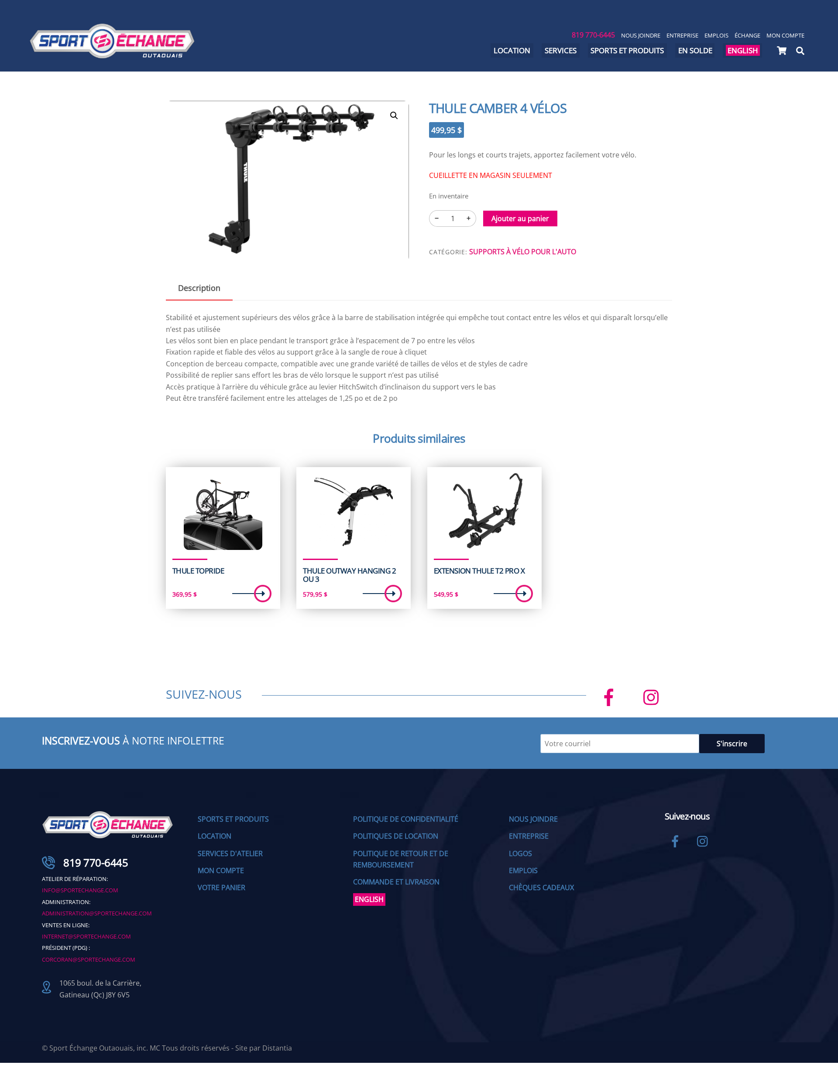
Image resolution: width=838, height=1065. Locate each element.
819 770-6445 (593, 35)
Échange (747, 35)
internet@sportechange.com (86, 936)
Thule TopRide (198, 571)
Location (512, 50)
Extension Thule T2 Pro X (479, 571)
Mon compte (785, 35)
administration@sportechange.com (97, 913)
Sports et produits (627, 50)
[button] (394, 115)
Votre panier (221, 887)
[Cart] (781, 50)
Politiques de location (395, 836)
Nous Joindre (640, 35)
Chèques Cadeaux (541, 887)
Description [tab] (199, 288)
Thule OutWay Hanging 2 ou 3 (349, 575)
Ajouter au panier (520, 218)
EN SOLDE (695, 50)
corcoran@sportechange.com (88, 959)
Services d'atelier (230, 853)
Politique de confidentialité (405, 819)
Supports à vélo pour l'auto (522, 251)
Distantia (277, 1048)
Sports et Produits (233, 819)
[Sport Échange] (112, 55)
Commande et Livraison (396, 882)
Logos (520, 853)
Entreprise (682, 35)
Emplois (716, 35)
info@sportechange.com (80, 890)
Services (561, 50)
